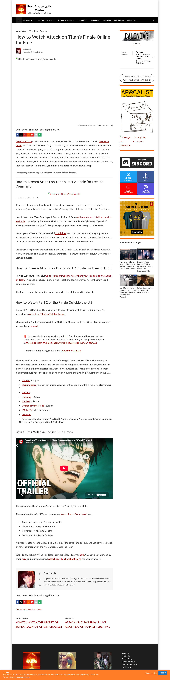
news (40, 609)
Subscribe (131, 20)
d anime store (29, 384)
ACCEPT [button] (163, 673)
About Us (125, 653)
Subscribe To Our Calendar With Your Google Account (137, 78)
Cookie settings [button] (151, 673)
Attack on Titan (27, 31)
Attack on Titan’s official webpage (47, 314)
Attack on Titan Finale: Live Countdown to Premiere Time (87, 624)
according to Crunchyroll (74, 514)
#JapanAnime (58, 342)
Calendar (107, 20)
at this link (60, 233)
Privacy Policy (127, 659)
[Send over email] (40, 135)
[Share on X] (21, 135)
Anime (18, 31)
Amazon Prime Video (33, 405)
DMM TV (27, 410)
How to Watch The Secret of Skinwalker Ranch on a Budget (39, 624)
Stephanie (50, 573)
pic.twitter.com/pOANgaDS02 (81, 342)
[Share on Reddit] (28, 135)
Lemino (26, 380)
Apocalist (95, 20)
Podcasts (81, 20)
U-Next (26, 401)
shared (34, 326)
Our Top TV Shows (45, 20)
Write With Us (127, 667)
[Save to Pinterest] (25, 135)
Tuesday (26, 396)
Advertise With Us (128, 662)
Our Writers (119, 20)
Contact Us (126, 656)
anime (19, 609)
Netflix (26, 392)
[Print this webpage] (36, 135)
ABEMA (26, 414)
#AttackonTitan (34, 342)
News (36, 31)
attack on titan (29, 609)
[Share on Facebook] (17, 135)
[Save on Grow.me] (43, 135)
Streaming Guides (65, 20)
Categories (27, 20)
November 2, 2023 (71, 350)
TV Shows (44, 31)
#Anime (47, 342)
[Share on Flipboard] (32, 135)
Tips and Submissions (129, 664)
